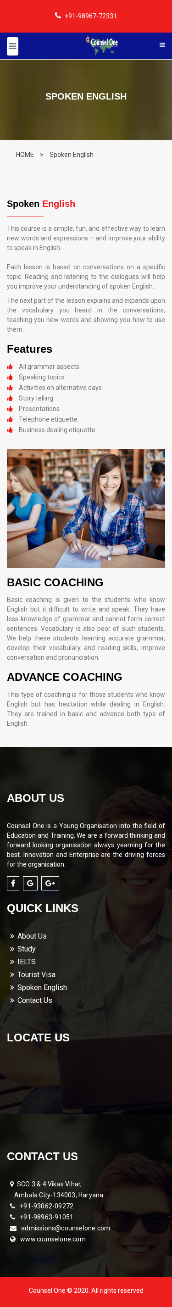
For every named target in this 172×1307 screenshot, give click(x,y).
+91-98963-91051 (46, 1217)
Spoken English (72, 154)
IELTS (26, 961)
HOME (25, 154)
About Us (32, 936)
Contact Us (34, 1000)
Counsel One (48, 1290)
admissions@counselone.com (65, 1228)
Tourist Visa (36, 974)
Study (26, 949)
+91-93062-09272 (46, 1206)
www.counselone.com (53, 1239)
